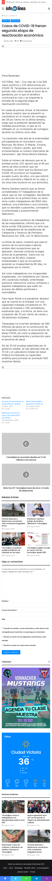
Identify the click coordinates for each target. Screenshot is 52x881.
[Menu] (3, 9)
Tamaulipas (18, 868)
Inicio (5, 868)
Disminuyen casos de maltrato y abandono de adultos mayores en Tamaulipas (12, 848)
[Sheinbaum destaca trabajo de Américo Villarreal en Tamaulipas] (38, 510)
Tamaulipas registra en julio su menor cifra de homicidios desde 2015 (38, 550)
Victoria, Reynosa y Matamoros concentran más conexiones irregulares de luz (13, 522)
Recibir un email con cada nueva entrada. (20, 645)
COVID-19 (13, 16)
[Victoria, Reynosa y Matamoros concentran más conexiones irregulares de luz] (13, 510)
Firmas (32, 872)
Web (3, 619)
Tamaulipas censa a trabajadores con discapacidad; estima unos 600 (13, 819)
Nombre (5, 601)
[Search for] (49, 9)
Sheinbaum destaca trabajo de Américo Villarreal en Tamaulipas (37, 521)
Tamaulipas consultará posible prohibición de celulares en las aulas (11, 550)
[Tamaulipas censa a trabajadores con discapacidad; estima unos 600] (13, 806)
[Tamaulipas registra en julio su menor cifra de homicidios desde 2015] (38, 539)
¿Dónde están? (22, 872)
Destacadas (15, 21)
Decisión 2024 (29, 868)
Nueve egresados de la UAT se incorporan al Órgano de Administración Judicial (38, 819)
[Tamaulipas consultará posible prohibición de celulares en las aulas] (13, 539)
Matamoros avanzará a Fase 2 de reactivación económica (11, 415)
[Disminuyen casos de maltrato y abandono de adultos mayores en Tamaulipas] (13, 836)
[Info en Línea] (15, 8)
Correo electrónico (10, 610)
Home (5, 16)
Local (11, 868)
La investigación (43, 868)
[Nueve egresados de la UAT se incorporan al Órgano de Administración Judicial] (38, 806)
